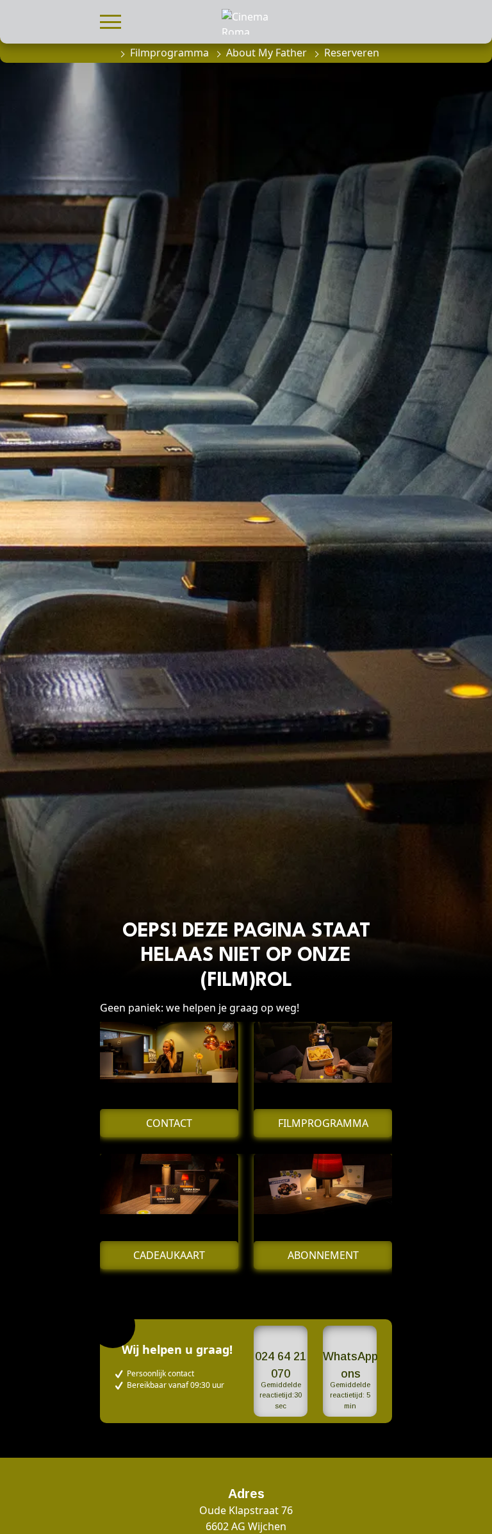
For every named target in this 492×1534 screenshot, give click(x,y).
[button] (110, 20)
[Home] (106, 52)
